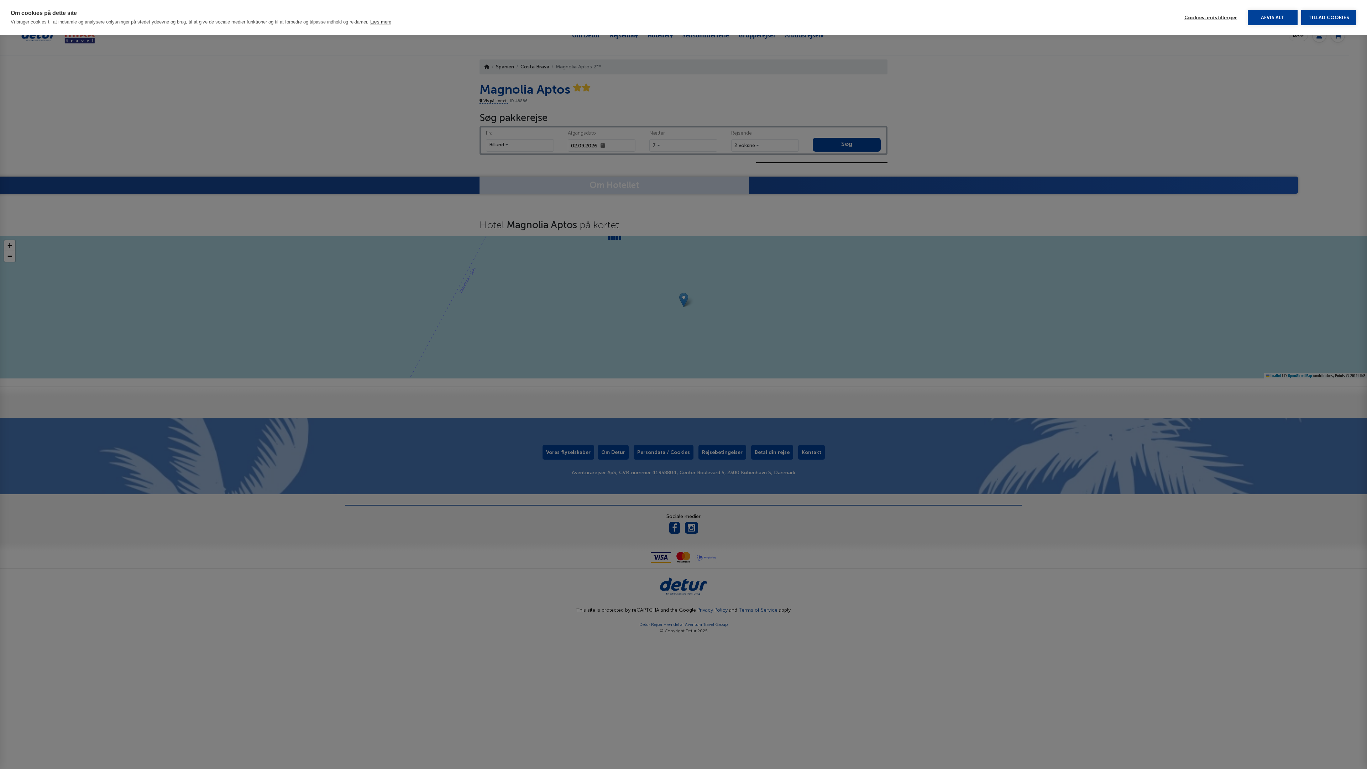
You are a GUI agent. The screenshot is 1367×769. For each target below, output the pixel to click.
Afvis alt (1273, 18)
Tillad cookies (1328, 18)
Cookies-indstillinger (1210, 18)
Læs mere (380, 22)
